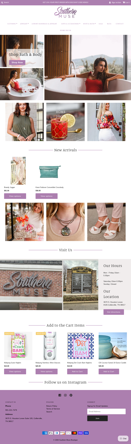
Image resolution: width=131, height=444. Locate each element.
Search (49, 412)
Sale (101, 24)
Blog (109, 24)
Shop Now (17, 62)
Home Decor (65, 30)
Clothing (11, 24)
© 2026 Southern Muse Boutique (65, 440)
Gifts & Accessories (70, 24)
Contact (120, 24)
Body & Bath (88, 24)
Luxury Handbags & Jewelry (44, 24)
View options (15, 196)
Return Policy (51, 406)
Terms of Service (53, 409)
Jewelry (23, 24)
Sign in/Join (116, 2)
